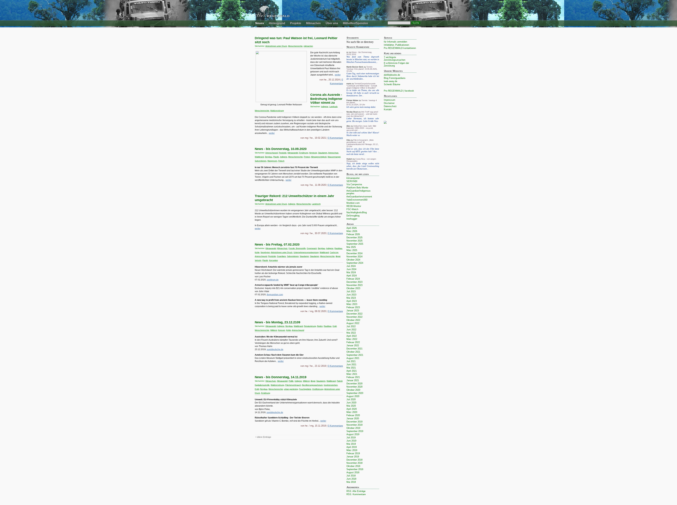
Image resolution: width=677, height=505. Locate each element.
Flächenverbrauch (293, 385)
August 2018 (352, 472)
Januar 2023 (352, 310)
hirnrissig (313, 153)
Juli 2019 (351, 437)
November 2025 (354, 240)
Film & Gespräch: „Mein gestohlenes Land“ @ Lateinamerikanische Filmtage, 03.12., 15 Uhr (362, 143)
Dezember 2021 (354, 348)
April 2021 (351, 371)
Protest (307, 157)
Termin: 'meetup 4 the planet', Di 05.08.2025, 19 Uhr (361, 69)
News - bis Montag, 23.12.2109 (277, 322)
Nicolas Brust (352, 112)
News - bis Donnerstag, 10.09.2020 (281, 149)
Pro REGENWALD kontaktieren (400, 48)
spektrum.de (273, 280)
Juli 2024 (351, 266)
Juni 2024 (351, 269)
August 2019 (352, 434)
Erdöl (257, 389)
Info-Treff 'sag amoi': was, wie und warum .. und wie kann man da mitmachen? (362, 114)
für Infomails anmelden (395, 41)
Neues (259, 23)
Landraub (333, 106)
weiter (338, 75)
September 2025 (354, 244)
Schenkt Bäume (392, 84)
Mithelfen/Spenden (355, 23)
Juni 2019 (351, 440)
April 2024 (351, 275)
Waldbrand (259, 157)
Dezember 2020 (354, 383)
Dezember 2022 (354, 313)
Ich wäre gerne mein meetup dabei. (361, 107)
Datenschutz (390, 106)
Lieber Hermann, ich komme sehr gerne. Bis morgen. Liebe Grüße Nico (362, 119)
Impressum (389, 100)
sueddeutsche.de (275, 349)
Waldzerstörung (277, 111)
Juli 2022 (351, 326)
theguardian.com (275, 294)
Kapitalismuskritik (262, 385)
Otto (348, 140)
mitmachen (308, 46)
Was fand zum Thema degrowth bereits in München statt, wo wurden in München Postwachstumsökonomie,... (362, 59)
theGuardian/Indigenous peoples (358, 192)
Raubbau (338, 248)
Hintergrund (277, 23)
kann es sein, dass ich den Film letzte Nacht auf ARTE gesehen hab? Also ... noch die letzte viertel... (362, 151)
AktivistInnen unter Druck (276, 46)
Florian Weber (352, 100)
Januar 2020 (352, 418)
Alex (348, 126)
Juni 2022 (351, 329)
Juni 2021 (351, 364)
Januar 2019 (352, 456)
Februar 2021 (353, 377)
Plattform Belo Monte (357, 187)
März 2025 (351, 250)
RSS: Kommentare (356, 494)
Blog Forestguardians (394, 78)
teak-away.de (390, 81)
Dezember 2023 (354, 282)
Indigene (324, 106)
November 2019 (354, 425)
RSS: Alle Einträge (355, 491)
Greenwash (312, 248)
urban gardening (291, 389)
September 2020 (354, 393)
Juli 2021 (351, 361)
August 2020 (352, 396)
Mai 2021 (351, 367)
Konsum (281, 330)
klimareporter (353, 178)
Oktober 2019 (353, 428)
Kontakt (388, 109)
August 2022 (352, 323)
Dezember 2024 (354, 253)
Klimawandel (293, 153)
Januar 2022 (352, 345)
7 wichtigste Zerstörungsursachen (394, 58)
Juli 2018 (351, 475)
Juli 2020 (351, 399)
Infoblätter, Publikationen (396, 45)
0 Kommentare (335, 138)
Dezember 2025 (354, 237)
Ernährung (303, 153)
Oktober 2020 (353, 390)
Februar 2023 (353, 307)
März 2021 (351, 374)
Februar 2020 (353, 415)
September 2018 (354, 469)
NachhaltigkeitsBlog (356, 212)
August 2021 (352, 358)
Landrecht (316, 204)
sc (347, 52)
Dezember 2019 (354, 421)
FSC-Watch (352, 209)
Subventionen (260, 161)
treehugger (351, 218)
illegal (338, 256)
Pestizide (282, 153)
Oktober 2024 (353, 259)
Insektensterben (331, 385)
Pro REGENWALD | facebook (399, 90)
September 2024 (354, 263)
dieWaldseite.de (392, 75)
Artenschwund (271, 153)
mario (348, 84)
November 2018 (354, 463)
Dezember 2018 (354, 459)
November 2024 (354, 256)
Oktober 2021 (353, 351)
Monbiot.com (353, 203)
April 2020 (351, 409)
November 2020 (354, 386)
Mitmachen (313, 23)
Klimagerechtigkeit (319, 157)
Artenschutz (333, 153)
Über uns (332, 23)
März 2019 (351, 450)
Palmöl (339, 381)
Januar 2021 (352, 380)
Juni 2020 (351, 402)
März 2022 (351, 339)
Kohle (257, 252)
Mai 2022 (351, 332)
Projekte (295, 23)
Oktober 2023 (353, 288)
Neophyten (265, 252)
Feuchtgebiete (305, 389)
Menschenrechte (295, 46)
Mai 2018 (351, 482)
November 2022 (354, 317)
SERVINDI (351, 181)
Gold (335, 326)
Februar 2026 (353, 234)
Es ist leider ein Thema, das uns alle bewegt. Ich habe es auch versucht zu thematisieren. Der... (362, 93)
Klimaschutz (282, 248)
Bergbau (268, 157)
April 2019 (351, 447)
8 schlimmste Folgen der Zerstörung (396, 64)
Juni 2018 (351, 478)
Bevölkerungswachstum (312, 385)
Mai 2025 (351, 247)
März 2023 (351, 304)
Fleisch (281, 161)
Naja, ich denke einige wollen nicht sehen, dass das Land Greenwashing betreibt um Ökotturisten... (362, 166)
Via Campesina (354, 184)
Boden (320, 326)
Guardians (281, 256)
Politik (291, 381)
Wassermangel (334, 157)
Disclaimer (389, 103)
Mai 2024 (351, 272)
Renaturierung (310, 326)
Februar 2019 (353, 453)
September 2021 (354, 355)
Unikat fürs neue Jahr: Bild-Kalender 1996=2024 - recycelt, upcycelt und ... (361, 128)
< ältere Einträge (263, 437)
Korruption (273, 260)
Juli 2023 (351, 291)
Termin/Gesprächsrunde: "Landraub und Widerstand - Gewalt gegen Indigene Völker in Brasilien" (361, 86)
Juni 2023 (351, 294)
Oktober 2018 (353, 466)
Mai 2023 (351, 298)
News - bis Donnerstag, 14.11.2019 (280, 377)
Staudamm (322, 153)
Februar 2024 (353, 278)
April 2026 (351, 228)
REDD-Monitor (353, 206)
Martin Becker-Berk (354, 67)
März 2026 (351, 231)
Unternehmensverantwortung (306, 252)
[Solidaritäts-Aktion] (281, 101)
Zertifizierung (317, 389)
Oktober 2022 (353, 320)
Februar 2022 (353, 342)
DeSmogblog (352, 215)
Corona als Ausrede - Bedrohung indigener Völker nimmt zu (326, 99)
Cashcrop (334, 252)
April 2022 (351, 336)
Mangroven (272, 161)
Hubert (349, 159)
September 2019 (354, 431)
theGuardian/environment (359, 196)
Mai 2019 (351, 444)
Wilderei (273, 330)
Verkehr (258, 260)
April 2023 (351, 301)
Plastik (276, 157)
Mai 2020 (351, 405)
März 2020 (351, 412)
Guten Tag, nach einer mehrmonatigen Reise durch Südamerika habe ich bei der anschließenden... (362, 76)
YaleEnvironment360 (356, 199)
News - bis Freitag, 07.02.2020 (277, 244)
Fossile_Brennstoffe (297, 248)
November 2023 (354, 285)
